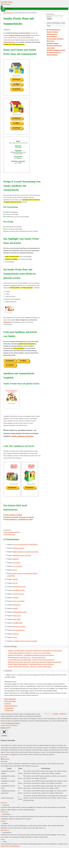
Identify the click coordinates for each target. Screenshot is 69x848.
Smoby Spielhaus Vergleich (13, 515)
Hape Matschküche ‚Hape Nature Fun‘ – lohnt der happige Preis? (27, 657)
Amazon (6, 322)
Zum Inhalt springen (6, 2)
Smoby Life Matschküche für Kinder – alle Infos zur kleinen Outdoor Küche (30, 666)
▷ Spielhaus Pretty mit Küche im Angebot (25, 641)
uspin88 (15, 608)
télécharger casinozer (19, 626)
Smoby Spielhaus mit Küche (11, 532)
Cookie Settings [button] (5, 725)
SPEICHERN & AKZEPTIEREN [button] (10, 846)
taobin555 (16, 559)
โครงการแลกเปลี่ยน (18, 601)
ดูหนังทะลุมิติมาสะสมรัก (20, 612)
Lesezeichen (7, 530)
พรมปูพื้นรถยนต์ (17, 623)
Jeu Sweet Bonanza (19, 630)
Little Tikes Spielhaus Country (31, 466)
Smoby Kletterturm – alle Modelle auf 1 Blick (19, 519)
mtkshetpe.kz (17, 605)
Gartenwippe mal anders (56, 39)
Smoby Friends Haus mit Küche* (12, 391)
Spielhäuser (10, 13)
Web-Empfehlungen (10, 699)
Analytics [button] (3, 821)
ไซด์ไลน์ (15, 579)
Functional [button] (4, 803)
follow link (16, 634)
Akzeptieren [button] (13, 725)
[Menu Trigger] (3, 9)
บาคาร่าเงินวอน (17, 566)
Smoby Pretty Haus (9, 42)
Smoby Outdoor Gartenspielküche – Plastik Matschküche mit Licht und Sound (31, 664)
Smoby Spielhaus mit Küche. (23, 436)
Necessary (6, 759)
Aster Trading (17, 619)
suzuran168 (16, 562)
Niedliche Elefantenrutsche (56, 50)
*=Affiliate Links (8, 710)
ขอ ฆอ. (15, 570)
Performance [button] (4, 812)
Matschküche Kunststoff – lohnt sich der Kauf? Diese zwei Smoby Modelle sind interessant (34, 662)
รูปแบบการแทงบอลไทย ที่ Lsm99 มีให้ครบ (25, 544)
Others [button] (3, 839)
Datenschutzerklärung (10, 706)
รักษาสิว (15, 583)
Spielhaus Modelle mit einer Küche (19, 35)
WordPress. (63, 714)
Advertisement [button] (5, 830)
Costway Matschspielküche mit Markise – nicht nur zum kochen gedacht (29, 653)
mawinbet (16, 597)
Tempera (55, 714)
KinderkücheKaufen (10, 701)
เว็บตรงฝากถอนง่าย (18, 548)
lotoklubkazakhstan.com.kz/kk (22, 555)
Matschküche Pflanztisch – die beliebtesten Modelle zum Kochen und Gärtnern (31, 655)
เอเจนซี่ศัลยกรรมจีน (19, 590)
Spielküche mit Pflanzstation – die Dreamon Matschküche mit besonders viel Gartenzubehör (35, 650)
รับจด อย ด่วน (17, 615)
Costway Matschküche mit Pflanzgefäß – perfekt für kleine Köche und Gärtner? (31, 659)
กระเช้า (15, 637)
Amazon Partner (9, 708)
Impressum (7, 703)
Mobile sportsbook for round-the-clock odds (25, 551)
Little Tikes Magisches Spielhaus (14, 466)
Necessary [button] (4, 757)
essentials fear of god (19, 586)
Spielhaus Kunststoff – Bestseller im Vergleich (19, 517)
